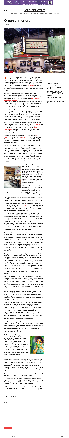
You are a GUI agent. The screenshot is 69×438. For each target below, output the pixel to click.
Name (5, 414)
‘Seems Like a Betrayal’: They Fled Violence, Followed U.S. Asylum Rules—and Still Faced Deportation (55, 93)
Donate (58, 13)
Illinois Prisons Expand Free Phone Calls (54, 88)
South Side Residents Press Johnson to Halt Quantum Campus (56, 84)
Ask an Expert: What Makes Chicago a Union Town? (54, 98)
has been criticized (36, 124)
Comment (6, 402)
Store (46, 13)
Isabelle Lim (7, 24)
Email (25, 414)
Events (54, 13)
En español (16, 13)
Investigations (26, 13)
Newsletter (41, 13)
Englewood (31, 85)
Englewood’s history (26, 205)
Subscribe (50, 13)
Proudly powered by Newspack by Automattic (27, 436)
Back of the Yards (25, 137)
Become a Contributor (34, 13)
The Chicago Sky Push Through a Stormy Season (55, 102)
